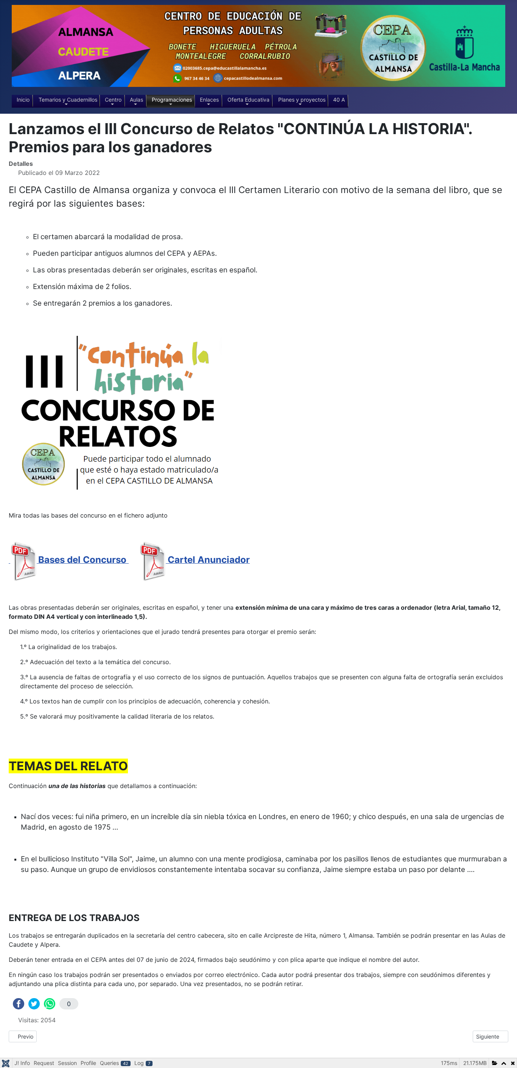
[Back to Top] (504, 1054)
